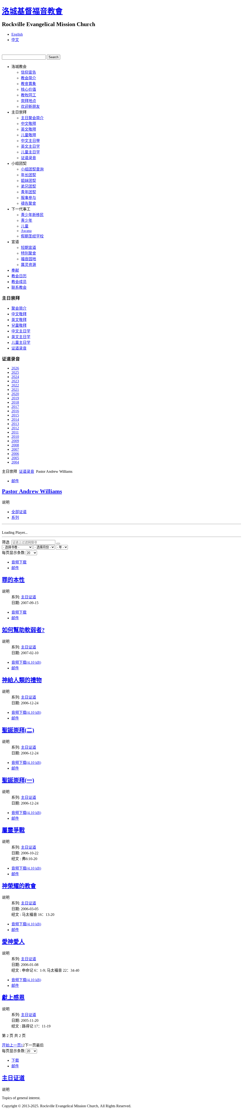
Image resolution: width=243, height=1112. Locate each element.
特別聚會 (28, 253)
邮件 (15, 481)
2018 (15, 402)
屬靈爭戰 (13, 830)
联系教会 (19, 287)
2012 (15, 428)
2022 (15, 385)
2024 (15, 377)
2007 (15, 449)
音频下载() (26, 662)
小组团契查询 (32, 169)
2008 (15, 445)
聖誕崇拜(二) (18, 730)
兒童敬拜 (19, 325)
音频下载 (19, 562)
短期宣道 (28, 248)
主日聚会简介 (32, 118)
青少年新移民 (32, 215)
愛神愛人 (13, 942)
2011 (15, 432)
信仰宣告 (28, 72)
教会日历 (19, 276)
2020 (15, 394)
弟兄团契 (28, 186)
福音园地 (28, 259)
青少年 (26, 220)
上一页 (15, 1045)
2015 (15, 415)
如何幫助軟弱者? (23, 630)
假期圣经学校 (32, 236)
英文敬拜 (28, 129)
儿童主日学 (30, 152)
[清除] (58, 543)
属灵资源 (28, 265)
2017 (15, 407)
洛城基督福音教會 (32, 11)
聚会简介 (19, 308)
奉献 (15, 270)
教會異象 (28, 84)
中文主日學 (30, 141)
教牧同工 (28, 95)
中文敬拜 (28, 124)
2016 (15, 411)
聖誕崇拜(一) (18, 780)
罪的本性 (13, 580)
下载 (15, 1060)
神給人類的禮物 (22, 680)
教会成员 (19, 282)
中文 (15, 40)
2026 (15, 368)
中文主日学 (20, 331)
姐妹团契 (28, 181)
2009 (15, 441)
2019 (15, 398)
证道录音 (28, 158)
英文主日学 (30, 146)
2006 (15, 454)
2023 (15, 381)
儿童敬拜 (28, 135)
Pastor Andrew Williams (32, 491)
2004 (15, 462)
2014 (15, 419)
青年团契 (28, 192)
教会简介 (28, 78)
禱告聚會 (28, 203)
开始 (5, 1045)
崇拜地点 (28, 101)
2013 (15, 424)
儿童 (24, 226)
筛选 (6, 542)
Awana (26, 231)
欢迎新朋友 (30, 106)
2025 (15, 372)
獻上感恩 (13, 997)
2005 (15, 458)
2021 (15, 390)
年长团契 (28, 175)
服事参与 (28, 198)
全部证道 (19, 512)
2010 (15, 437)
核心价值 (28, 89)
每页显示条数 (14, 553)
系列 (15, 518)
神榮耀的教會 (19, 886)
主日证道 (28, 597)
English (17, 34)
